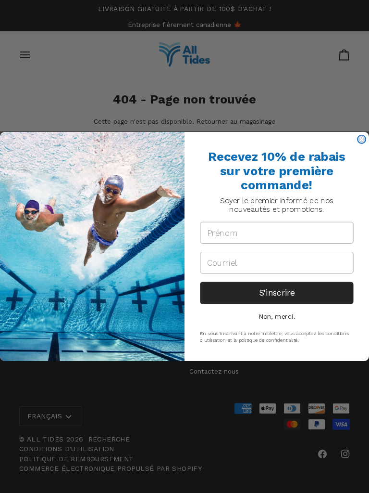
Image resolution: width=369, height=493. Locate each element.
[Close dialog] (361, 139)
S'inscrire (277, 293)
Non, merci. (276, 316)
